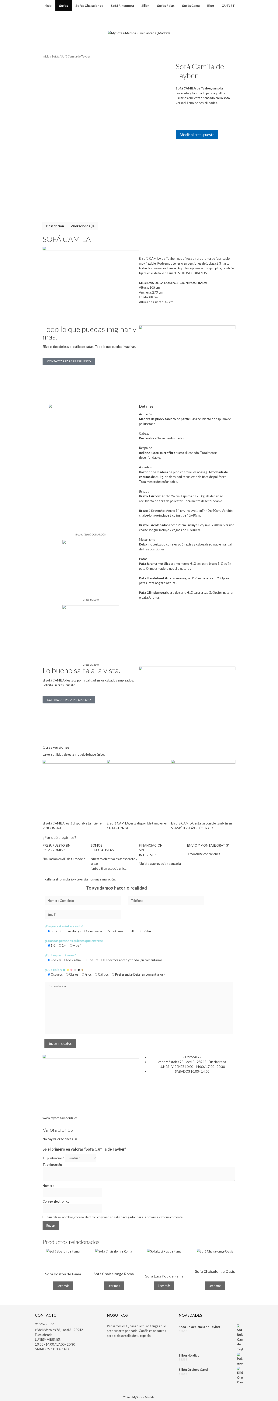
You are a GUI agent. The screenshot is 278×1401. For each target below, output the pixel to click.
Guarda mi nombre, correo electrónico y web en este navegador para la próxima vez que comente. (115, 1217)
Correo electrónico (56, 1201)
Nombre (48, 1186)
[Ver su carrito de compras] (139, 17)
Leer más (63, 1286)
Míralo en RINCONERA (59, 815)
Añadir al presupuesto (196, 134)
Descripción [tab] (55, 226)
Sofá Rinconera (122, 6)
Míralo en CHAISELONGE (125, 815)
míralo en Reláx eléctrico (188, 815)
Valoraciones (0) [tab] (83, 226)
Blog (210, 6)
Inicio (47, 6)
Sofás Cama (191, 6)
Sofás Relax (166, 6)
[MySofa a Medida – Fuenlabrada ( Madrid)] (139, 33)
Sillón (145, 6)
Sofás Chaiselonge (89, 6)
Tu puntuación (53, 1158)
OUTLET (228, 6)
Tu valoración (53, 1165)
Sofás (63, 6)
